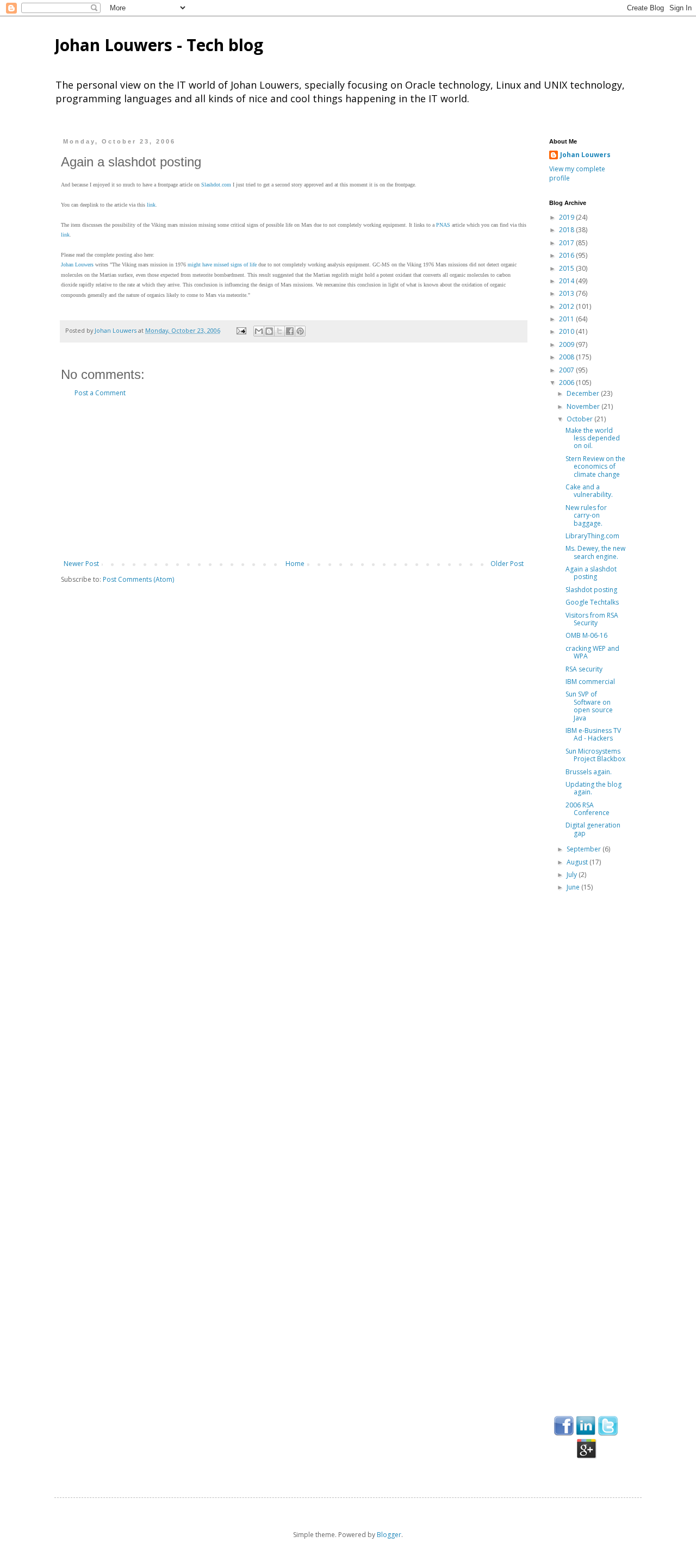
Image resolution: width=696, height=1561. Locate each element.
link (151, 205)
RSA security (584, 669)
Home (294, 563)
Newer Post (81, 563)
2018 (567, 229)
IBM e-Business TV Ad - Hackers (593, 734)
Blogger (389, 1534)
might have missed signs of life (222, 265)
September (584, 849)
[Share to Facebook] (289, 331)
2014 (567, 280)
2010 (567, 331)
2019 (567, 217)
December (584, 393)
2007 (567, 370)
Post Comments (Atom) (138, 579)
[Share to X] (279, 331)
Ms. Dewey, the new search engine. (595, 552)
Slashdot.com (216, 185)
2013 (567, 293)
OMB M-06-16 (586, 635)
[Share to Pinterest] (300, 331)
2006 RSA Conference (588, 808)
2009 (567, 344)
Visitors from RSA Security (592, 619)
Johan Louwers (77, 265)
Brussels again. (589, 771)
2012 (567, 306)
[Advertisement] (293, 478)
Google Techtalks (592, 602)
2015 (567, 268)
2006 (567, 382)
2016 (567, 255)
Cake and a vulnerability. (589, 490)
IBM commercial (590, 681)
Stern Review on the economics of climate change (595, 466)
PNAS (443, 225)
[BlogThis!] (269, 331)
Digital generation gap (593, 828)
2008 (567, 357)
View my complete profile (577, 173)
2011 (567, 319)
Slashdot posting (591, 589)
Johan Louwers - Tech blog (158, 45)
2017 (567, 242)
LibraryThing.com (592, 535)
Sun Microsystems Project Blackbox (595, 755)
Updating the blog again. (594, 788)
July (573, 874)
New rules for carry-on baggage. (586, 515)
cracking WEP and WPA (592, 652)
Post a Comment (100, 392)
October (580, 419)
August (578, 862)
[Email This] (258, 331)
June (574, 887)
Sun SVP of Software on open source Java (589, 705)
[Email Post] (241, 330)
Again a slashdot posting (591, 572)
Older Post (507, 563)
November (584, 406)
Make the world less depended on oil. (593, 438)
